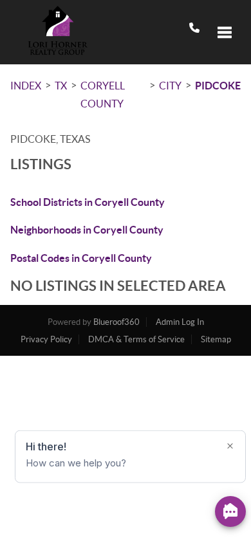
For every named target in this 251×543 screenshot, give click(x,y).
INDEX (25, 85)
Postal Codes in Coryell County (81, 258)
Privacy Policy (46, 339)
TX (61, 85)
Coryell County (102, 94)
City (170, 85)
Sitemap (216, 339)
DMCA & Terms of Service (136, 339)
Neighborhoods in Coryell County (86, 229)
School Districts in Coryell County (87, 202)
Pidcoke (218, 85)
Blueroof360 (116, 322)
